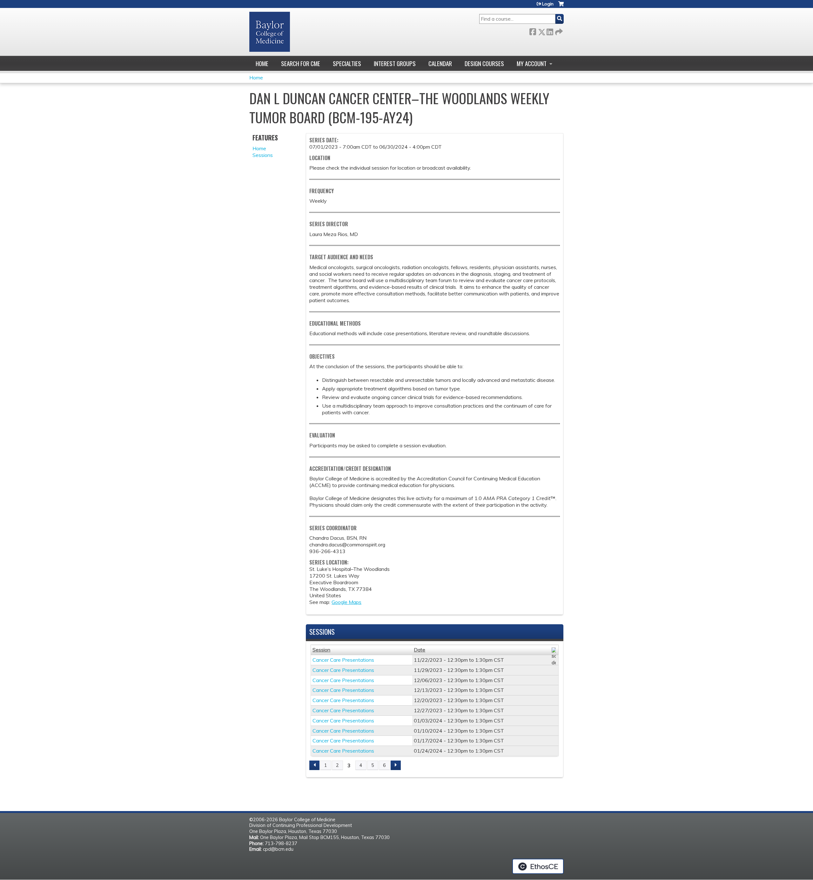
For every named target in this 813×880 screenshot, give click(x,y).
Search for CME (300, 63)
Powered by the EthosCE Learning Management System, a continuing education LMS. (538, 866)
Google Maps (346, 602)
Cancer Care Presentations (343, 660)
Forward (558, 30)
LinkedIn (550, 30)
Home (262, 63)
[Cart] (561, 6)
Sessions (262, 155)
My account (532, 63)
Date (419, 649)
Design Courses (484, 63)
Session (321, 649)
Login (548, 4)
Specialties (347, 63)
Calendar (440, 63)
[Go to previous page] (314, 765)
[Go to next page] (396, 765)
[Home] (269, 32)
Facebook (532, 30)
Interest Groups (395, 63)
